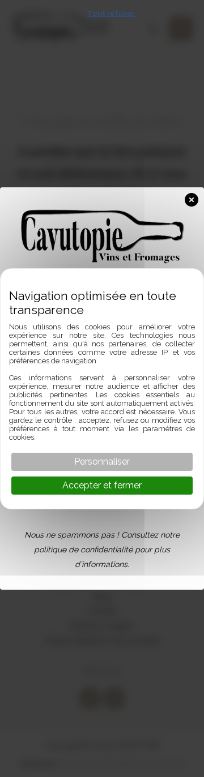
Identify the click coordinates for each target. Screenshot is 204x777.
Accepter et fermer (102, 485)
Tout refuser (111, 13)
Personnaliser (102, 461)
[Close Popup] (194, 197)
